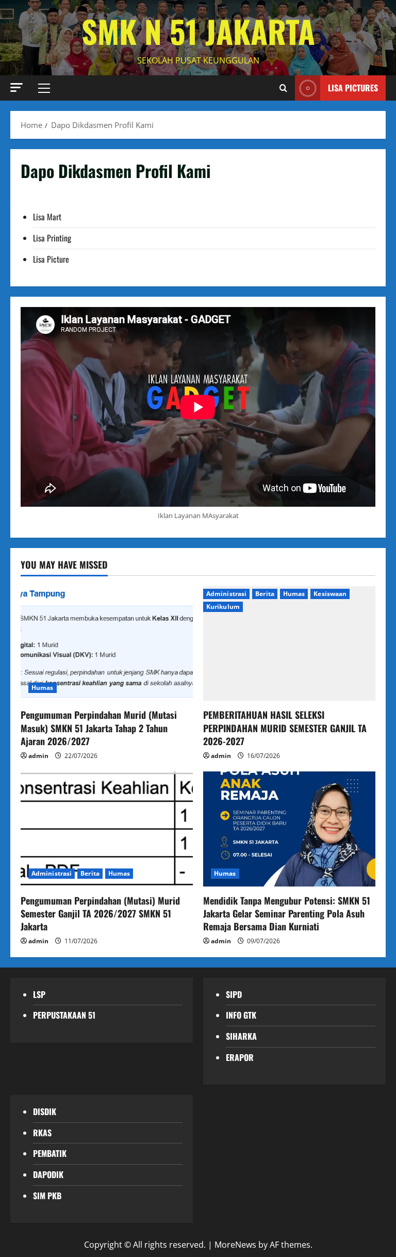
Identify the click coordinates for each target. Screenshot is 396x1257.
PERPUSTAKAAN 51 (64, 1015)
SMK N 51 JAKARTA (198, 31)
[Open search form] (283, 88)
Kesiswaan (330, 593)
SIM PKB (47, 1195)
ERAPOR (240, 1057)
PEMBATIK (50, 1153)
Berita (264, 593)
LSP (39, 994)
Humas (42, 687)
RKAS (42, 1132)
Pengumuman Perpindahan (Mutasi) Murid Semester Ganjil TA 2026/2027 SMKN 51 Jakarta (100, 913)
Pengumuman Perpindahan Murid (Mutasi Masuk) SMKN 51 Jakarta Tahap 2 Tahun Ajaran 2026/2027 (99, 727)
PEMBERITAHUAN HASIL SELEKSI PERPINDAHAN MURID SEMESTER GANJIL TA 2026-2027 (285, 727)
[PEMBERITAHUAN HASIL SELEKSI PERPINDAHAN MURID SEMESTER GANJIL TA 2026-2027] (289, 643)
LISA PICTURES (353, 87)
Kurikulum (223, 606)
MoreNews (235, 1244)
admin (38, 755)
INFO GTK (241, 1015)
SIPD (234, 994)
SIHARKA (241, 1036)
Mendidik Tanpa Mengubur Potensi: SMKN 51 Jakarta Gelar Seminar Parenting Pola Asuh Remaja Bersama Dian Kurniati (286, 913)
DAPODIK (48, 1174)
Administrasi (226, 593)
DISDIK (44, 1111)
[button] (16, 87)
